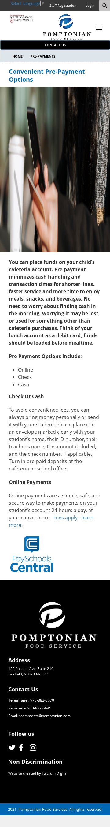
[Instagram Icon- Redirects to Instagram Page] (33, 747)
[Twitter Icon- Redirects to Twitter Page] (12, 747)
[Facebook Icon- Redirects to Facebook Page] (23, 747)
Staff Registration (63, 5)
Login (90, 5)
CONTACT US (55, 45)
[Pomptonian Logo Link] (66, 26)
